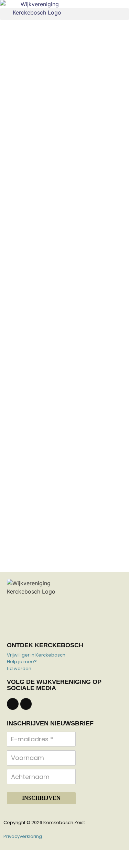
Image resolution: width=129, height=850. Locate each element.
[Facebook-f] (13, 704)
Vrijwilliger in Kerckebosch (36, 655)
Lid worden (19, 668)
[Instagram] (26, 704)
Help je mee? (22, 661)
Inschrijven (41, 798)
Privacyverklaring (22, 836)
